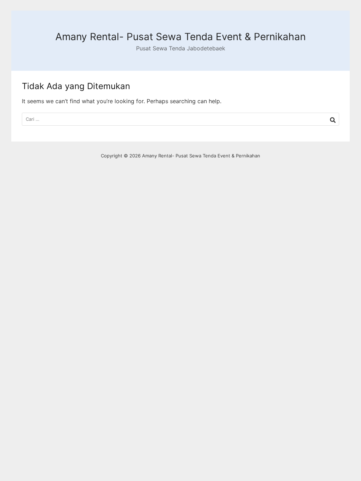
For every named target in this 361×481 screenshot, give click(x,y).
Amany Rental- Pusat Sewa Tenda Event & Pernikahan (180, 37)
